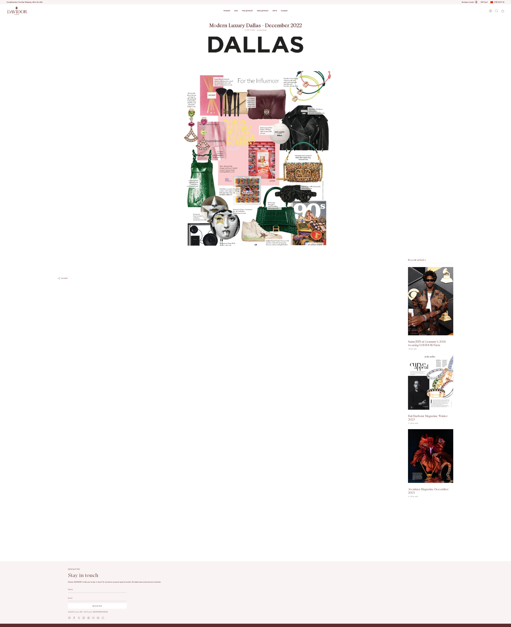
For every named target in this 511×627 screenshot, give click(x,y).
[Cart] (503, 11)
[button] (226, 10)
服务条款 (102, 612)
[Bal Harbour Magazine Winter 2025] (430, 382)
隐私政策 (95, 612)
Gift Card (484, 2)
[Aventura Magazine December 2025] (430, 456)
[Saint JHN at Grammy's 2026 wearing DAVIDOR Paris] (430, 301)
